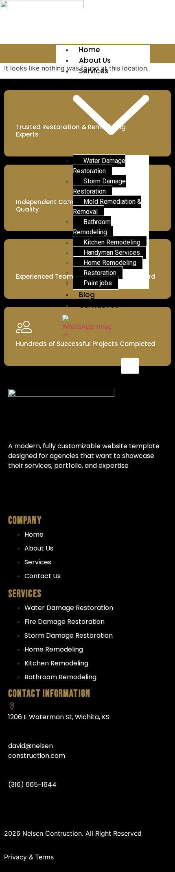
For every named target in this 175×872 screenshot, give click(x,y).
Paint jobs (97, 283)
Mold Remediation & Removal (107, 207)
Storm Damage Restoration (99, 186)
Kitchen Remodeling (111, 242)
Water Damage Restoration (99, 166)
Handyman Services (111, 252)
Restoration (99, 273)
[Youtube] (78, 494)
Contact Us (98, 305)
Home (89, 50)
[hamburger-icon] (164, 51)
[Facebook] (18, 494)
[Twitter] (48, 494)
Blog (87, 294)
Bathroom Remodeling (92, 227)
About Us (95, 60)
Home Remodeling (109, 262)
